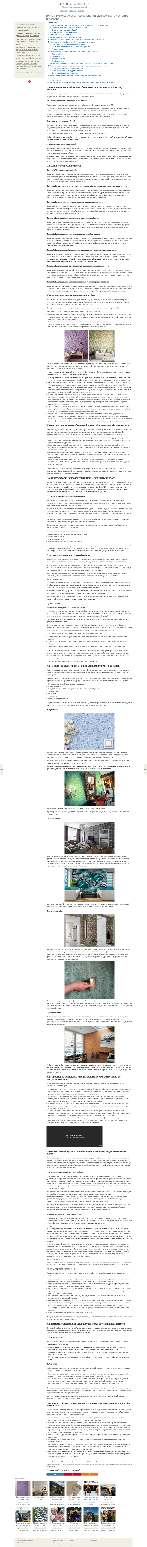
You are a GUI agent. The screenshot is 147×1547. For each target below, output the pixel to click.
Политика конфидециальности (60, 1542)
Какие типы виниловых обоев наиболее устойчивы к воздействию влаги (77, 39)
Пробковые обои (58, 61)
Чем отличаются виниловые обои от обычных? (69, 27)
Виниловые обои (56, 1462)
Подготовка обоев (58, 78)
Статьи (81, 10)
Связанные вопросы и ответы (61, 35)
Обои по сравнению (66, 1462)
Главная (63, 10)
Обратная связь (93, 1540)
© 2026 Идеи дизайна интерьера (24, 1540)
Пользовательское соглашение (66, 1540)
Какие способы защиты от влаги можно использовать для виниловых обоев (78, 66)
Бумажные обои (58, 56)
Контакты (55, 1540)
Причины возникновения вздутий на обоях (68, 68)
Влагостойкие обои (59, 58)
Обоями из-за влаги (60, 1464)
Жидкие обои (57, 54)
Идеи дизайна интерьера (74, 3)
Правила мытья (58, 49)
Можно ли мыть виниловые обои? (64, 32)
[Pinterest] (72, 1474)
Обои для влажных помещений (80, 1462)
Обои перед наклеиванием (116, 1462)
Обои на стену (92, 1462)
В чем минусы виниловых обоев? (64, 30)
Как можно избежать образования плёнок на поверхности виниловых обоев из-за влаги (82, 82)
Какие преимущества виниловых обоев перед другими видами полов (76, 75)
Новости (72, 10)
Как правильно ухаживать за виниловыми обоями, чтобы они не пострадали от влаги (81, 63)
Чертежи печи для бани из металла (29, 72)
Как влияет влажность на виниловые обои (65, 37)
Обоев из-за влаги (51, 1466)
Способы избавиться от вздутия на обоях (67, 70)
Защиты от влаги (105, 1464)
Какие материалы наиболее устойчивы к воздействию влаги (72, 42)
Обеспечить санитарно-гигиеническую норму (68, 44)
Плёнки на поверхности (126, 1464)
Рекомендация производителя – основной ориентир (71, 47)
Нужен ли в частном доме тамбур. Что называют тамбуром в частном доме (29, 41)
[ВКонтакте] (55, 1474)
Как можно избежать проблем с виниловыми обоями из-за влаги (74, 51)
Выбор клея (56, 80)
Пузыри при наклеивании (102, 1462)
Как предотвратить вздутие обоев (64, 73)
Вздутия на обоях (114, 1464)
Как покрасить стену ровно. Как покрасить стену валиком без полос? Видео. (27, 50)
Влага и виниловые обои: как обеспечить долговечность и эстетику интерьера (79, 25)
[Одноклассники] (89, 1474)
